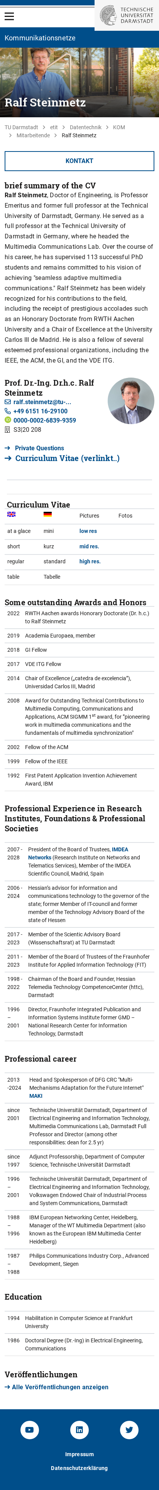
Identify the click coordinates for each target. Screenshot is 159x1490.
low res (88, 531)
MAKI (35, 1096)
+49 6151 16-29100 (41, 411)
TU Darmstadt (21, 127)
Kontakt (79, 161)
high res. (90, 561)
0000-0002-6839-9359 (45, 420)
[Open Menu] (9, 16)
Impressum (79, 1454)
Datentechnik (85, 127)
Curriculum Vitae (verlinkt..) (67, 458)
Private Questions (39, 448)
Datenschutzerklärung (79, 1468)
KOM (119, 127)
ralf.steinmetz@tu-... (42, 402)
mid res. (89, 546)
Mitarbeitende (33, 135)
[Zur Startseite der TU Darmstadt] (127, 15)
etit (54, 127)
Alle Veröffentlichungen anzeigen (60, 1387)
